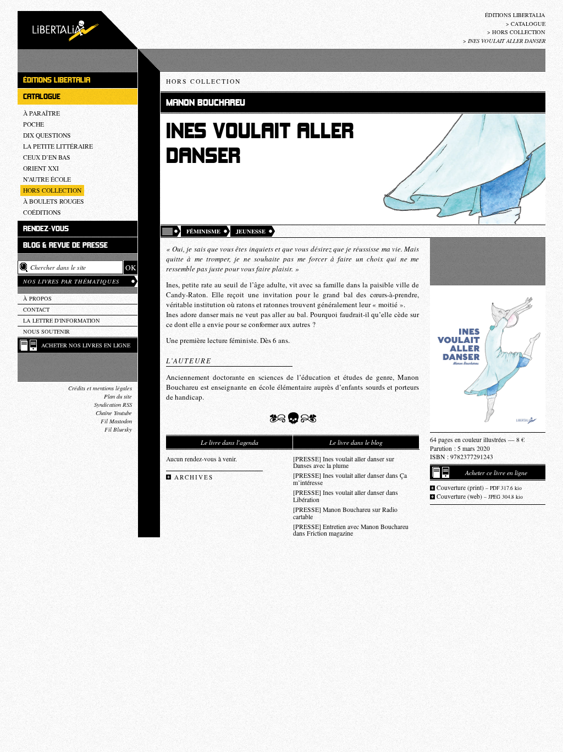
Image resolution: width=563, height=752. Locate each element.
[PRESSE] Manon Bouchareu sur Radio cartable (345, 513)
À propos (37, 298)
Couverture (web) (480, 496)
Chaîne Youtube (114, 413)
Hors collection (518, 32)
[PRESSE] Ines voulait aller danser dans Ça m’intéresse (350, 479)
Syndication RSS (113, 404)
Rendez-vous (46, 229)
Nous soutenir (46, 331)
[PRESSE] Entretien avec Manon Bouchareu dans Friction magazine (351, 530)
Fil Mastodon (116, 421)
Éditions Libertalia (515, 15)
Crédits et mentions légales (100, 388)
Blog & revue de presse (65, 245)
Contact (36, 309)
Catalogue (528, 24)
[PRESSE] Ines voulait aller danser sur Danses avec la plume (343, 462)
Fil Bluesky (118, 429)
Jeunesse (251, 231)
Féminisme (203, 231)
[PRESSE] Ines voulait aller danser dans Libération (345, 496)
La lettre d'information (61, 320)
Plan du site (118, 396)
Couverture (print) (479, 487)
